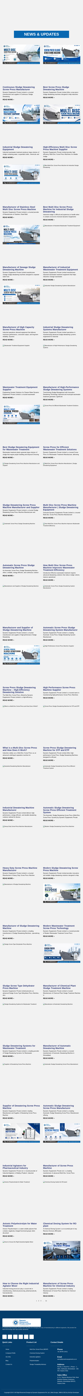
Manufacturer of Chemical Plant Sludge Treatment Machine (59, 987)
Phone (60, 1349)
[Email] (53, 1358)
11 (46, 1301)
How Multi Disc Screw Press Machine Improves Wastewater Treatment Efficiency (59, 567)
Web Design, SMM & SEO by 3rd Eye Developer (65, 1392)
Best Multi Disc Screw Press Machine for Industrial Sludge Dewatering (58, 209)
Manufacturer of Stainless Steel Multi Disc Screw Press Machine (19, 208)
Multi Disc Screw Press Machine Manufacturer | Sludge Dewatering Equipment (60, 507)
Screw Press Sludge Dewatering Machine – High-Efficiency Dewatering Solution (19, 689)
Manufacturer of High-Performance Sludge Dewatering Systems (61, 388)
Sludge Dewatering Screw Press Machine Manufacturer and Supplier (21, 506)
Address (60, 1364)
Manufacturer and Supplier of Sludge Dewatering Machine (18, 628)
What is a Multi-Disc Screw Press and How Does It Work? (20, 749)
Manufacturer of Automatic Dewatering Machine (57, 1047)
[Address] (53, 1366)
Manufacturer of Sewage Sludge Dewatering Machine (19, 268)
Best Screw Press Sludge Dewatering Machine (56, 88)
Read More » (8, 99)
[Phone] (53, 1351)
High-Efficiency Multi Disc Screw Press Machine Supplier (60, 148)
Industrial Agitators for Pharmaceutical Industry (15, 1166)
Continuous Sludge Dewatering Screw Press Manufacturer (19, 88)
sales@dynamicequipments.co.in (67, 1359)
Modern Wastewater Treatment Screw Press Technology (59, 927)
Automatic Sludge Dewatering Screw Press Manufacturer (58, 1107)
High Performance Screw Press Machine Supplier (59, 688)
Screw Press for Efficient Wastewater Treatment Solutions (60, 448)
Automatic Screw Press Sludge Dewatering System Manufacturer (60, 628)
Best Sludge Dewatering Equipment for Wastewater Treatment (21, 448)
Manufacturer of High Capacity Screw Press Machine (18, 328)
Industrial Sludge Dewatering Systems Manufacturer (58, 328)
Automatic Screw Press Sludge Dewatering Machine (19, 566)
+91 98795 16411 (62, 1351)
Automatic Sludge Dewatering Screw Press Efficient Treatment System (59, 810)
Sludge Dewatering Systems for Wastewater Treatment (19, 1047)
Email (59, 1357)
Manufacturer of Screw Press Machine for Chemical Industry (59, 1284)
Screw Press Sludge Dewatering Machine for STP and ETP (59, 749)
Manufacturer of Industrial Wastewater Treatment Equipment (60, 268)
